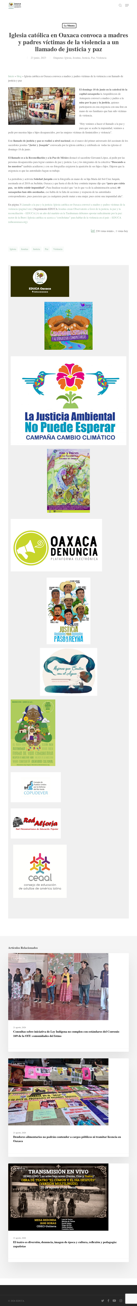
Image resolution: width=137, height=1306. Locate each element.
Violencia (101, 57)
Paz (93, 57)
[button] (127, 5)
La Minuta (69, 25)
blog (19, 76)
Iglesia (67, 57)
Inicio (11, 76)
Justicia (86, 57)
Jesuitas (77, 57)
